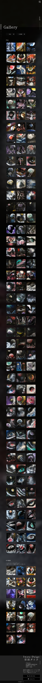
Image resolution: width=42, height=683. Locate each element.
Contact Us (32, 679)
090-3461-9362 (32, 676)
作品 (10, 34)
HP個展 (20, 34)
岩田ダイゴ (21, 681)
